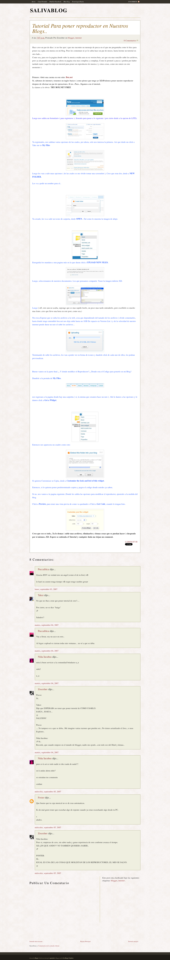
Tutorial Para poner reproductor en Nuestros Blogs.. (80, 28)
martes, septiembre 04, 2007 (47, 625)
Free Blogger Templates (68, 958)
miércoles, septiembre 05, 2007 (48, 791)
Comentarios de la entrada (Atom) (48, 946)
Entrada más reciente (35, 941)
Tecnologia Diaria (78, 2)
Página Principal (85, 941)
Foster (41, 797)
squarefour (52, 958)
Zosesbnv (43, 689)
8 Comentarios (130, 40)
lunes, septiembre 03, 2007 (46, 589)
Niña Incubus (45, 656)
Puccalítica (43, 569)
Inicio (34, 2)
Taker (41, 595)
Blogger (37, 958)
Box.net (69, 77)
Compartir (131, 542)
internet (78, 37)
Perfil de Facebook (55, 2)
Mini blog (66, 2)
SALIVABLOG (48, 10)
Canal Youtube (42, 2)
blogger (71, 37)
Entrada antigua (133, 941)
